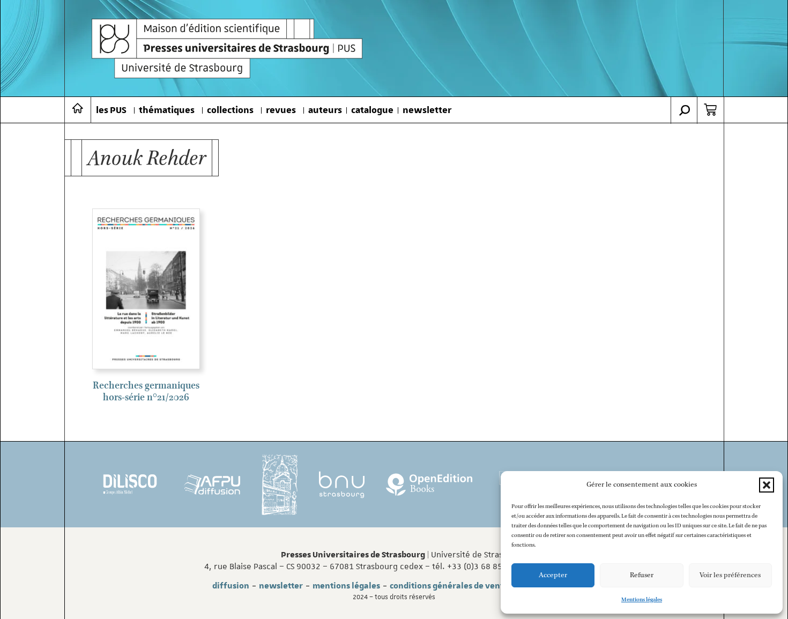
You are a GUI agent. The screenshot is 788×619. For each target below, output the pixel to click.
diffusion (230, 585)
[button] (766, 485)
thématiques (167, 110)
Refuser (641, 575)
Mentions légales (641, 599)
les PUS (111, 110)
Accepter (553, 575)
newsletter (427, 110)
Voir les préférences (730, 575)
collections (230, 110)
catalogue (372, 110)
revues (281, 110)
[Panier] (710, 109)
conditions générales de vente (449, 585)
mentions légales (346, 585)
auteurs (325, 110)
